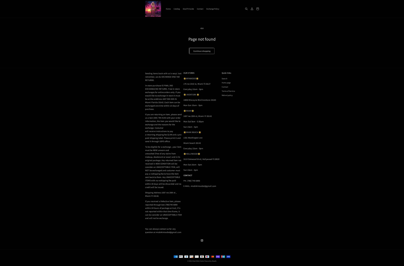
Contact (225, 87)
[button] (246, 9)
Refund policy (227, 95)
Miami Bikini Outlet (198, 261)
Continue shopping (202, 51)
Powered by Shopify (211, 261)
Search (224, 78)
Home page (226, 83)
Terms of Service (228, 91)
